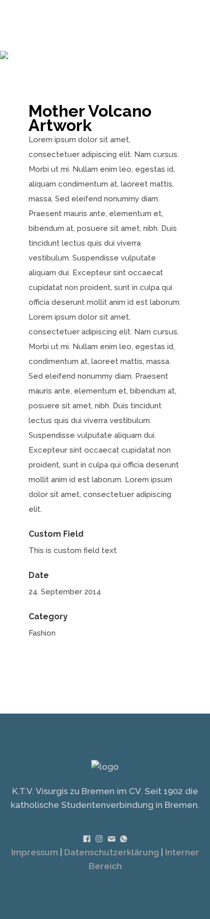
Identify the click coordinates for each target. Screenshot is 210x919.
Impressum (34, 852)
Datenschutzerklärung (111, 852)
